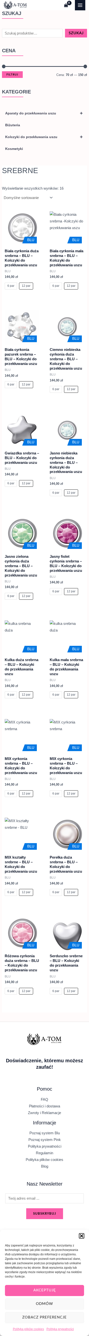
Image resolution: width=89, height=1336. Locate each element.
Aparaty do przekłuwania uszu (44, 113)
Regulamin (44, 1153)
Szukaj (76, 33)
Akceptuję (44, 1290)
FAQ (44, 1099)
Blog (44, 1166)
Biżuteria (12, 125)
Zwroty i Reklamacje (44, 1113)
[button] (81, 1235)
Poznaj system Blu (44, 1133)
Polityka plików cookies (28, 1329)
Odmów (44, 1304)
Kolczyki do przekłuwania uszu (44, 137)
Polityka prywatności (60, 1329)
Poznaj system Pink (44, 1140)
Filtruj (12, 74)
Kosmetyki (14, 149)
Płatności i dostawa (44, 1106)
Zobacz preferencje (44, 1317)
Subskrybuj (44, 1213)
